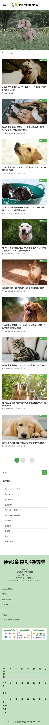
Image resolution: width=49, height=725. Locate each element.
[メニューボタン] (4, 5)
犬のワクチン (10, 494)
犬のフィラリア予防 (13, 489)
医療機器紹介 (7, 599)
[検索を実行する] (44, 472)
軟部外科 (8, 526)
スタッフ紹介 (7, 589)
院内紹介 (5, 594)
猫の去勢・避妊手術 (13, 515)
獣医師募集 (9, 541)
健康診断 (8, 505)
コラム (4, 609)
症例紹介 (5, 615)
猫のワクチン (10, 500)
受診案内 (5, 604)
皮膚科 (7, 531)
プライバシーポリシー (11, 620)
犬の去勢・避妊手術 (13, 510)
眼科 (6, 536)
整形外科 (8, 521)
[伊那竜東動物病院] (24, 5)
